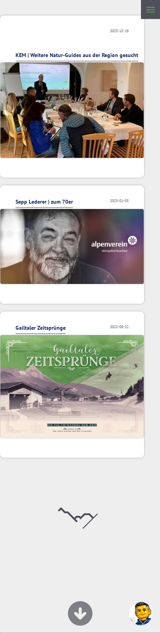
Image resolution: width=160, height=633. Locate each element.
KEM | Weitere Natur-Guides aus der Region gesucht (77, 55)
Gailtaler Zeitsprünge (41, 327)
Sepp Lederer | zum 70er (44, 201)
